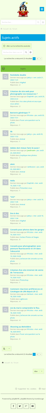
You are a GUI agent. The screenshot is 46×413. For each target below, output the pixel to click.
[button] (40, 58)
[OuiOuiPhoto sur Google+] (26, 406)
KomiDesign (39, 399)
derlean (30, 294)
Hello (12, 180)
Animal (22, 139)
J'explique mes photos (28, 155)
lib (11, 131)
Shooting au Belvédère (20, 327)
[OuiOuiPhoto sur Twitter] (19, 406)
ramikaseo (31, 167)
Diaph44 (30, 96)
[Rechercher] (38, 22)
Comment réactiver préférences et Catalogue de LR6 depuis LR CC (26, 290)
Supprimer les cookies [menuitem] (27, 389)
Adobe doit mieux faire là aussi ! (25, 148)
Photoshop (24, 280)
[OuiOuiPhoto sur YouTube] (32, 406)
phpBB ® (15, 399)
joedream (31, 150)
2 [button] (37, 59)
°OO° (12, 197)
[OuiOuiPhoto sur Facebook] (13, 406)
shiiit (12, 164)
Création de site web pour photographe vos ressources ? (24, 92)
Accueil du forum (11, 362)
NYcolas (30, 115)
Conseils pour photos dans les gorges (27, 229)
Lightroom (23, 299)
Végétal (23, 82)
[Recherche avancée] (43, 22)
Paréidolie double (18, 75)
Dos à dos (14, 213)
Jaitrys (29, 77)
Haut (43, 389)
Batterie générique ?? (20, 112)
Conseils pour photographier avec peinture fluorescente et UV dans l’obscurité (25, 248)
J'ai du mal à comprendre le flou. (25, 308)
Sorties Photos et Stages (29, 237)
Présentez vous (26, 188)
